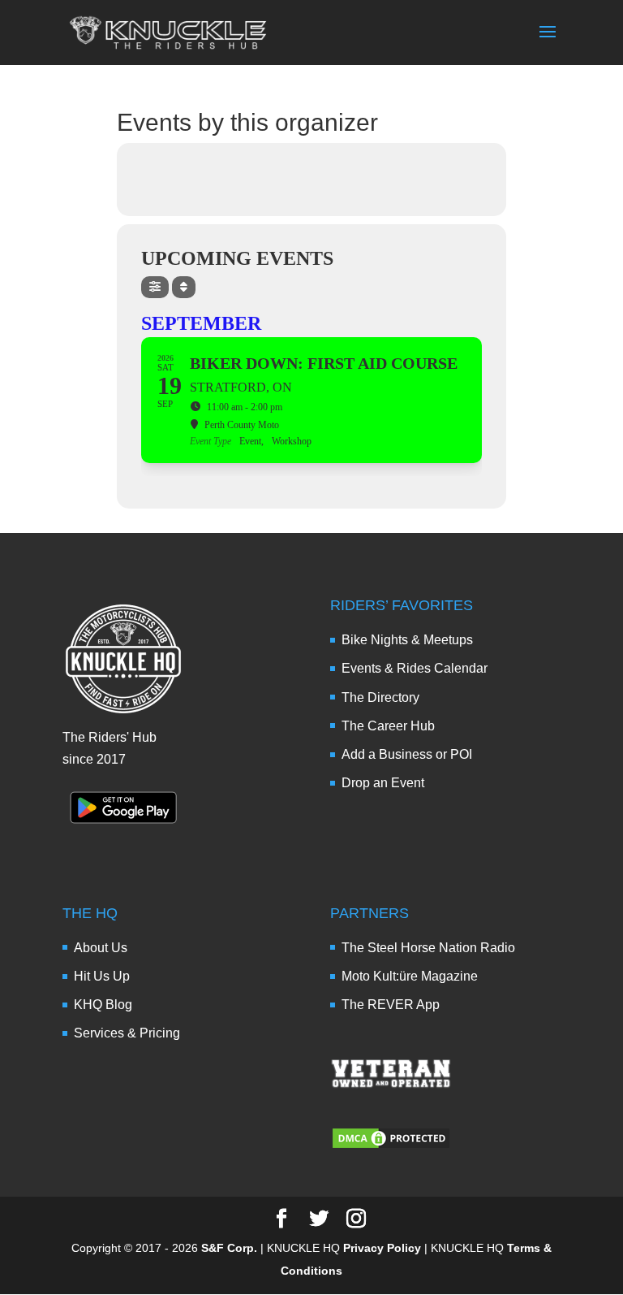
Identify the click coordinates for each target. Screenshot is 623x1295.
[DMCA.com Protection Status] (391, 1146)
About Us (100, 948)
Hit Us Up (102, 976)
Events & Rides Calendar (415, 668)
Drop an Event (383, 783)
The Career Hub (388, 726)
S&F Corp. (229, 1247)
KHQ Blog (103, 1004)
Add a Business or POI (407, 754)
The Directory (380, 697)
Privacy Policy (382, 1247)
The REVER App (391, 1004)
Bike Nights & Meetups (407, 640)
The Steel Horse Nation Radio (428, 948)
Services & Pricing (127, 1033)
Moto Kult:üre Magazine (410, 976)
